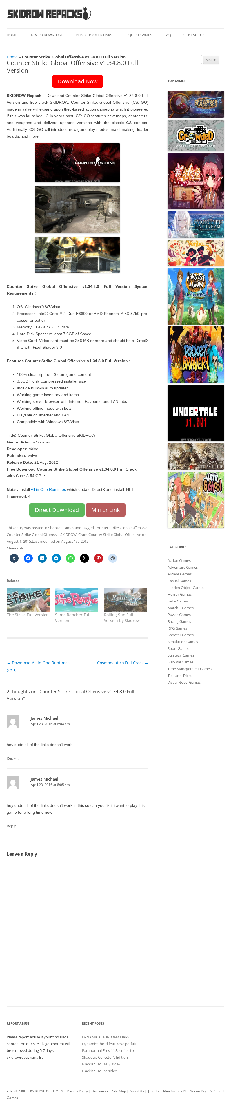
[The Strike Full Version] (28, 600)
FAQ (168, 34)
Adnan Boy (198, 1091)
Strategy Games (181, 655)
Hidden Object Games (186, 587)
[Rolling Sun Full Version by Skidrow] (125, 600)
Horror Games (180, 594)
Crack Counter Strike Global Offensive (109, 534)
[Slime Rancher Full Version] (76, 600)
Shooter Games (61, 527)
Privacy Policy (77, 1091)
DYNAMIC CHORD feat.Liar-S (105, 1036)
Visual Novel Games (184, 682)
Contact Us (194, 34)
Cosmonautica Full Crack (122, 662)
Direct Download (57, 510)
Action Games (179, 560)
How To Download (46, 34)
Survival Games (180, 662)
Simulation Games (183, 641)
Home (12, 34)
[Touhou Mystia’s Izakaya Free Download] (196, 208)
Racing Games (179, 621)
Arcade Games (180, 574)
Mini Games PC (175, 1091)
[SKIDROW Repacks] (49, 19)
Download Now (77, 81)
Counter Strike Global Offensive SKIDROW (42, 534)
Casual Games (179, 580)
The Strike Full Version (28, 614)
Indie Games (178, 601)
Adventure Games (183, 567)
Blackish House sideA (99, 1070)
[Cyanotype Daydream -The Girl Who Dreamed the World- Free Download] (196, 236)
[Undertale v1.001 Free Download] (196, 439)
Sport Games (178, 648)
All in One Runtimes (48, 489)
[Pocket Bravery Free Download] (196, 381)
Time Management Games (190, 668)
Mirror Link (105, 510)
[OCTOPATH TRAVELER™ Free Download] (196, 468)
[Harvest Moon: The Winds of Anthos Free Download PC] (196, 323)
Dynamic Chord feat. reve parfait (109, 1043)
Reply (11, 758)
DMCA (58, 1091)
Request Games (138, 34)
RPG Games (177, 628)
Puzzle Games (179, 614)
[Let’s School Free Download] (196, 526)
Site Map (119, 1091)
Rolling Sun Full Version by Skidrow (122, 617)
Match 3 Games (181, 607)
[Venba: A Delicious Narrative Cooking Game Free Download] (196, 264)
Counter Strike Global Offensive (121, 527)
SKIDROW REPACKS (34, 1091)
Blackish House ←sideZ (101, 1064)
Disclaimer (100, 1091)
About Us (137, 1091)
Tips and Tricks (180, 675)
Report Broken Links (94, 34)
